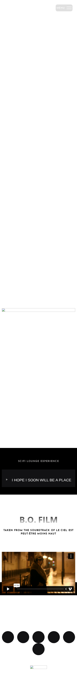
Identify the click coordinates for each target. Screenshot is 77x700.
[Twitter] (38, 649)
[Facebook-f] (23, 637)
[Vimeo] (54, 637)
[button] (38, 328)
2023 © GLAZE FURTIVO (38, 687)
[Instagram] (38, 637)
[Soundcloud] (8, 637)
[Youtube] (69, 637)
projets (38, 276)
